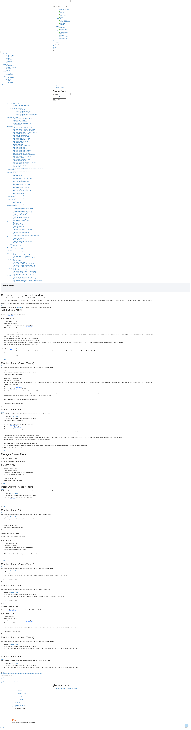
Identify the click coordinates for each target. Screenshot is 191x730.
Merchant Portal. (14, 416)
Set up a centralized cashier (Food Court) (23, 281)
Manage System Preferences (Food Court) (23, 211)
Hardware (62, 17)
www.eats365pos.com (20, 705)
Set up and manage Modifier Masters (22, 150)
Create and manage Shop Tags (20, 180)
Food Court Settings (12, 275)
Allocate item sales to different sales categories (24, 154)
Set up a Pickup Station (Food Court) (21, 159)
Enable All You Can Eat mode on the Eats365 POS (25, 272)
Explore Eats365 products (13, 103)
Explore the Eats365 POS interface (21, 105)
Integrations (63, 15)
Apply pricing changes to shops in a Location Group (25, 258)
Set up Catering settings (18, 198)
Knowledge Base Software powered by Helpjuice (95, 726)
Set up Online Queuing (18, 204)
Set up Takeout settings (18, 193)
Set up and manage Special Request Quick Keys (24, 162)
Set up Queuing (16, 201)
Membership (63, 14)
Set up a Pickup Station (18, 157)
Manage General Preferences (20, 207)
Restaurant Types (22, 693)
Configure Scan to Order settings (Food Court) (24, 266)
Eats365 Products (64, 9)
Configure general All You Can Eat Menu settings (24, 271)
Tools (57, 30)
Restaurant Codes (17, 175)
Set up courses (16, 166)
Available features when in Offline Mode (22, 234)
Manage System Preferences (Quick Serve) (23, 210)
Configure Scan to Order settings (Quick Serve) (24, 265)
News (57, 26)
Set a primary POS (17, 223)
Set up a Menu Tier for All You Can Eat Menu (23, 274)
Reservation (10, 244)
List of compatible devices (19, 120)
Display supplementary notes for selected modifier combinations (28, 168)
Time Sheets (10, 250)
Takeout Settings (11, 192)
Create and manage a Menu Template (22, 255)
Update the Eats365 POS (19, 226)
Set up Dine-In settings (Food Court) (21, 187)
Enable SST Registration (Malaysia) (21, 181)
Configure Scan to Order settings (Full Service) (24, 263)
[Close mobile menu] (0, 52)
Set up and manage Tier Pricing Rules (22, 153)
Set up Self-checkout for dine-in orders (22, 190)
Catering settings (11, 196)
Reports (62, 24)
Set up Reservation (17, 246)
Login (57, 42)
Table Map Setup (11, 169)
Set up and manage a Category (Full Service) (23, 127)
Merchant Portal (14, 370)
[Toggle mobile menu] (53, 50)
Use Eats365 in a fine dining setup (24, 109)
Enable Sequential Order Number (21, 217)
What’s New (63, 27)
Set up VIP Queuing (17, 202)
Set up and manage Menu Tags (20, 163)
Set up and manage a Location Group (22, 256)
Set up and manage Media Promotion (22, 177)
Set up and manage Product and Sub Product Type (25, 132)
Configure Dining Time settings (20, 189)
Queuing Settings (11, 199)
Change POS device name (19, 228)
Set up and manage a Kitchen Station (22, 156)
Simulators (62, 33)
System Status (63, 38)
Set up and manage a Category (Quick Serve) (24, 129)
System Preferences (12, 205)
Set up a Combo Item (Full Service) (21, 138)
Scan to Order (10, 259)
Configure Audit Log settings (19, 219)
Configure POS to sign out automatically (22, 229)
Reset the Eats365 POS (18, 225)
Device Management (12, 222)
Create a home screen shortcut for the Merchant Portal (26, 235)
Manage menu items (18, 144)
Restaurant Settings (11, 172)
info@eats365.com (19, 704)
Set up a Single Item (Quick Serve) (21, 135)
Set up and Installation (12, 117)
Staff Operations (64, 20)
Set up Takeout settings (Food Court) (22, 195)
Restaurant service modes (19, 106)
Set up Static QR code (18, 261)
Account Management (12, 237)
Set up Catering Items (18, 142)
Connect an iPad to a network (20, 121)
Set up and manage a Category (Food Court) (23, 130)
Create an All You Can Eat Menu (20, 269)
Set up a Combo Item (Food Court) (21, 141)
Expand (2, 728)
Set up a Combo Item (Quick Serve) (21, 139)
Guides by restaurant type (16, 108)
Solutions (20, 692)
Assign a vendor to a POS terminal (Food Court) (24, 278)
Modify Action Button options (19, 214)
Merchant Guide (64, 11)
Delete (2, 305)
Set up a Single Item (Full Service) (21, 133)
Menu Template (10, 253)
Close (187, 728)
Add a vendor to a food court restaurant (22, 277)
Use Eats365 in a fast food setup (23, 111)
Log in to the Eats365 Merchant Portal (22, 123)
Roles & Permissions (65, 21)
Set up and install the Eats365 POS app (22, 118)
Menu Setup (10, 126)
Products (20, 690)
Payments (62, 23)
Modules (62, 12)
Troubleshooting (64, 32)
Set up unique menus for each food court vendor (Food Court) (27, 280)
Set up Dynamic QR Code (19, 262)
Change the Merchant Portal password (22, 240)
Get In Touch (21, 698)
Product (58, 8)
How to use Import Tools (19, 249)
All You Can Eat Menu (12, 268)
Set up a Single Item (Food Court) (21, 136)
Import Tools (10, 247)
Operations (58, 18)
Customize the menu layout (19, 160)
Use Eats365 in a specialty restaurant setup (26, 114)
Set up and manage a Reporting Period (22, 178)
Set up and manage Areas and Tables (22, 171)
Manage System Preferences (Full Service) (23, 208)
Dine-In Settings (11, 183)
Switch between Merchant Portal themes (22, 243)
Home (57, 86)
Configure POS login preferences (21, 232)
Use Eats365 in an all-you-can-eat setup (25, 115)
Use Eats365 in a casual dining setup (24, 112)
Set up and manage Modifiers (20, 148)
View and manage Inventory (19, 165)
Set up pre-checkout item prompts (21, 220)
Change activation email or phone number (23, 241)
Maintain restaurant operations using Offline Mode (25, 231)
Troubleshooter (64, 36)
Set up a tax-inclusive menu (19, 147)
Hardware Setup (17, 124)
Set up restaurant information (20, 174)
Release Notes (63, 29)
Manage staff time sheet (18, 252)
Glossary (62, 35)
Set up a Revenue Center (19, 216)
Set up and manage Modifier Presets (21, 151)
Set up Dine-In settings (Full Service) (21, 184)
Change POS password (18, 238)
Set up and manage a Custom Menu (21, 145)
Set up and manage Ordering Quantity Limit (23, 213)
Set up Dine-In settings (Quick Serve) (22, 186)
